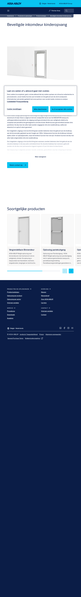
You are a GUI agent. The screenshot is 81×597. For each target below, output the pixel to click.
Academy (10, 318)
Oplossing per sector (14, 299)
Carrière (44, 303)
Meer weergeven (40, 157)
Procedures (11, 311)
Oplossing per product (14, 296)
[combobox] (69, 11)
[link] (12, 16)
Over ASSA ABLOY (47, 299)
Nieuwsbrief (45, 296)
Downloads (11, 315)
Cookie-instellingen (14, 109)
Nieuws (43, 292)
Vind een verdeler (13, 303)
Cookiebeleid (11, 101)
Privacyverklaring (22, 101)
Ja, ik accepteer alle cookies (62, 109)
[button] (71, 271)
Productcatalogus (13, 292)
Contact (43, 315)
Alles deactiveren (40, 109)
